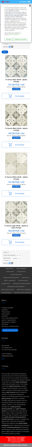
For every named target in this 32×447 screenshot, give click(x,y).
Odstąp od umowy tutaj (10, 330)
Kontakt (5, 316)
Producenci (6, 312)
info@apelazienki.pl (7, 356)
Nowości (5, 310)
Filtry (4, 52)
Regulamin (6, 314)
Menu (7, 2)
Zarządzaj (8, 39)
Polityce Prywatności (13, 34)
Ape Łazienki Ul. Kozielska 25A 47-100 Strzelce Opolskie (9, 348)
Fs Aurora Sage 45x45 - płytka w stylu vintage (16, 227)
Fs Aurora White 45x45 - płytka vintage (16, 178)
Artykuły (5, 324)
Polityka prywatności (10, 318)
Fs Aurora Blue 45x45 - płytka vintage (16, 81)
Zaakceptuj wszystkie (20, 39)
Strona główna (7, 308)
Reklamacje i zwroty (9, 322)
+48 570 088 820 (7, 354)
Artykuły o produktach (10, 326)
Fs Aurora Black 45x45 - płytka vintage (16, 129)
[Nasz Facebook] (3, 358)
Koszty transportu (9, 320)
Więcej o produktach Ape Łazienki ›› (16, 445)
